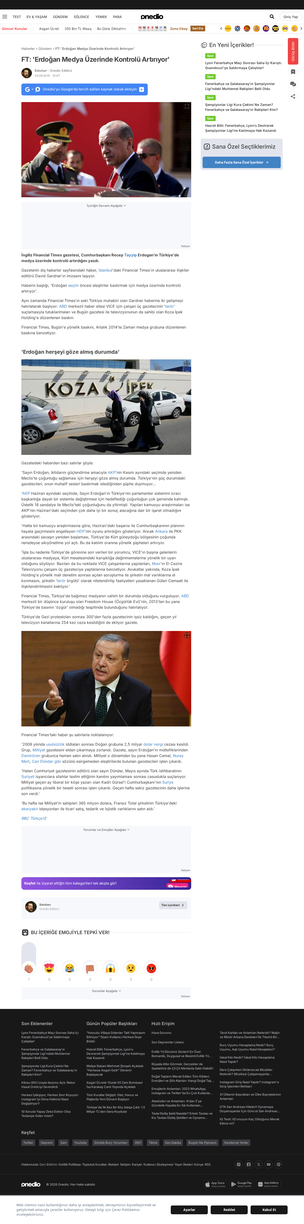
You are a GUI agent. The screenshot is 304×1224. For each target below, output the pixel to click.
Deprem (47, 1142)
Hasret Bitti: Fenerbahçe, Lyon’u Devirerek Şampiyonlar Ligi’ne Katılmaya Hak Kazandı (240, 127)
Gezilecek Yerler (236, 1142)
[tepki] (28, 968)
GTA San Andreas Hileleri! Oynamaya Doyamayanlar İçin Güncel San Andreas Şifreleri (248, 1111)
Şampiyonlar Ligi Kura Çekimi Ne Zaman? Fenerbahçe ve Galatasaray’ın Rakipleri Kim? (241, 107)
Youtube (80, 1142)
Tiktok (153, 1142)
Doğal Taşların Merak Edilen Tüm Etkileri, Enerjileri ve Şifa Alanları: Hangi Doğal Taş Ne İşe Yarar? (181, 1080)
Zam (63, 1142)
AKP (111, 472)
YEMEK (101, 17)
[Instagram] (239, 1164)
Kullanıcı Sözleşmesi (158, 1164)
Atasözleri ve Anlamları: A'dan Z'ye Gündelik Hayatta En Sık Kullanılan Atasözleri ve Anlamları (177, 1105)
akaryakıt (29, 808)
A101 (138, 1142)
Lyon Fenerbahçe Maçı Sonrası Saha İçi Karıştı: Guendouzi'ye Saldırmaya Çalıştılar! (243, 65)
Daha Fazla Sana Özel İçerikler (239, 162)
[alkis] (285, 28)
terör (169, 306)
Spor (210, 55)
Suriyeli (27, 776)
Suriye (167, 782)
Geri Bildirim (48, 1164)
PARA (117, 17)
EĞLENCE (81, 17)
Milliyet (39, 750)
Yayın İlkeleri (184, 1164)
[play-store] (242, 1184)
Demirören (30, 755)
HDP (80, 531)
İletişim (125, 1164)
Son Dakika (173, 1142)
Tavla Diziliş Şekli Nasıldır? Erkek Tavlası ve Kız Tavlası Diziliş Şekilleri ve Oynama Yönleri (182, 1117)
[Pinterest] (279, 1164)
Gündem (45, 49)
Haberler (28, 49)
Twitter (28, 1142)
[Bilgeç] (247, 28)
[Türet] (237, 28)
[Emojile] (266, 28)
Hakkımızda (29, 1164)
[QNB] (228, 28)
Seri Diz (197, 28)
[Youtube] (269, 1164)
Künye (199, 1164)
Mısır (156, 563)
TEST (17, 17)
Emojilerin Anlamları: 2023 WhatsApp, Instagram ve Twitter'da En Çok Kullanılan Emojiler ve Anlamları (182, 1093)
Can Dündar (42, 761)
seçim (73, 285)
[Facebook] (249, 1164)
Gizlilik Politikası (69, 1164)
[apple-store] (216, 1184)
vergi (158, 744)
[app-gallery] (269, 1184)
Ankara (161, 531)
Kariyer (137, 1164)
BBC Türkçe (31, 818)
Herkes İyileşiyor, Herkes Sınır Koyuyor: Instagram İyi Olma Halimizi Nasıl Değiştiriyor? (50, 1099)
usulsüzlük (55, 744)
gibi (57, 761)
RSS (207, 1164)
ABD (63, 306)
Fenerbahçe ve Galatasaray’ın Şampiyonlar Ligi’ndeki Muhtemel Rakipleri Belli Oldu (240, 86)
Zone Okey (179, 29)
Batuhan (53, 70)
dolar (148, 744)
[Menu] (5, 16)
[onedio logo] (152, 16)
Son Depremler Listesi (168, 1042)
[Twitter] (259, 1164)
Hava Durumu (161, 1033)
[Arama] (272, 16)
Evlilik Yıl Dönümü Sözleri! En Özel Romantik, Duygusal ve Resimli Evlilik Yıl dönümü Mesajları (180, 1056)
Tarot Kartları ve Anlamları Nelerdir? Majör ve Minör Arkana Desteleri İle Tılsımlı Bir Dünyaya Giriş (250, 1037)
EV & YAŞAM (37, 17)
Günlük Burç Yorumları (110, 1142)
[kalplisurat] (294, 28)
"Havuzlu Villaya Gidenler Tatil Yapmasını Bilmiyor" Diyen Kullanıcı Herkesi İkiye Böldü (115, 1037)
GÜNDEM (60, 17)
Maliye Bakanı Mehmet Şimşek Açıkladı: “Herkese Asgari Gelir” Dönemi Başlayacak (115, 1070)
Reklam (113, 1164)
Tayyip (130, 255)
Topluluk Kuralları (94, 1164)
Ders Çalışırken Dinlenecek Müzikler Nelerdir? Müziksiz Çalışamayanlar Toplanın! (246, 1074)
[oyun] (275, 28)
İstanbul (105, 270)
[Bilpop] (256, 28)
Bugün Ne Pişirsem (203, 1142)
